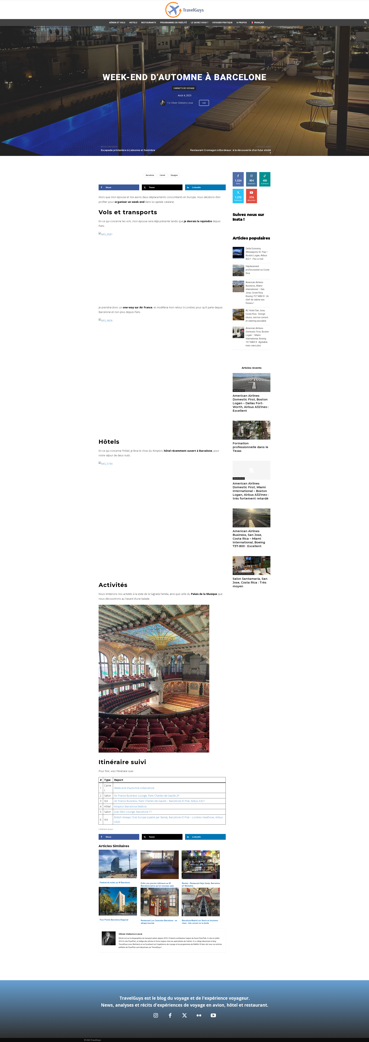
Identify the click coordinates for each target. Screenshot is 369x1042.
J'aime (238, 173)
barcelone (150, 175)
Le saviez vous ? (199, 22)
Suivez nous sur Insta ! (248, 217)
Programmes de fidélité (173, 22)
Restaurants (148, 22)
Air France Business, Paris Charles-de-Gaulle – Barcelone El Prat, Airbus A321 (159, 801)
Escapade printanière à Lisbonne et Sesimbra (128, 150)
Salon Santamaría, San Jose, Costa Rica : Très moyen (250, 582)
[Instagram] (155, 1015)
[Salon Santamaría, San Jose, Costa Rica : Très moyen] (251, 565)
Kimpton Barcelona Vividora (130, 806)
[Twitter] (184, 1015)
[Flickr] (198, 1015)
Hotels (133, 22)
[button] (365, 22)
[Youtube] (213, 1015)
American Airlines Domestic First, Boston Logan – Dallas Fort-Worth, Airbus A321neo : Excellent (251, 403)
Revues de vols (239, 391)
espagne (174, 175)
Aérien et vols (117, 22)
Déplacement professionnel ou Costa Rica (257, 270)
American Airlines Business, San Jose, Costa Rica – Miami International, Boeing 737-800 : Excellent (249, 538)
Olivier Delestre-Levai (182, 102)
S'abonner (251, 190)
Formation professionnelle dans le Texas (250, 447)
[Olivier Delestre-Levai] (163, 103)
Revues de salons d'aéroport (243, 574)
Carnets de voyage (184, 88)
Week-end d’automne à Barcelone (134, 788)
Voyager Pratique (222, 22)
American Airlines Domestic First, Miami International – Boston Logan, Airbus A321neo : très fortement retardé (251, 491)
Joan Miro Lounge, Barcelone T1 (133, 811)
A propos (242, 22)
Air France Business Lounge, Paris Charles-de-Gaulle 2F (146, 795)
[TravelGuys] (184, 10)
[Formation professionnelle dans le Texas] (251, 430)
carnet (162, 175)
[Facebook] (170, 1015)
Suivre (252, 173)
